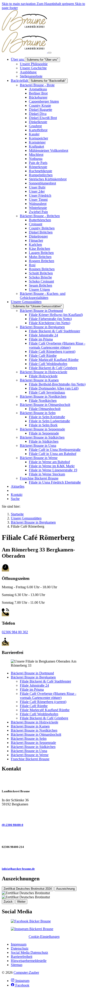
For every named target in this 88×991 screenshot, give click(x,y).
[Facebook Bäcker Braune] (31, 921)
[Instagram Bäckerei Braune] (32, 929)
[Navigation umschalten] (49, 52)
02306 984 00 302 (15, 632)
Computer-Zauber (26, 972)
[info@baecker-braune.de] (44, 858)
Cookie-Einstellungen (44, 937)
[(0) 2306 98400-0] (44, 814)
